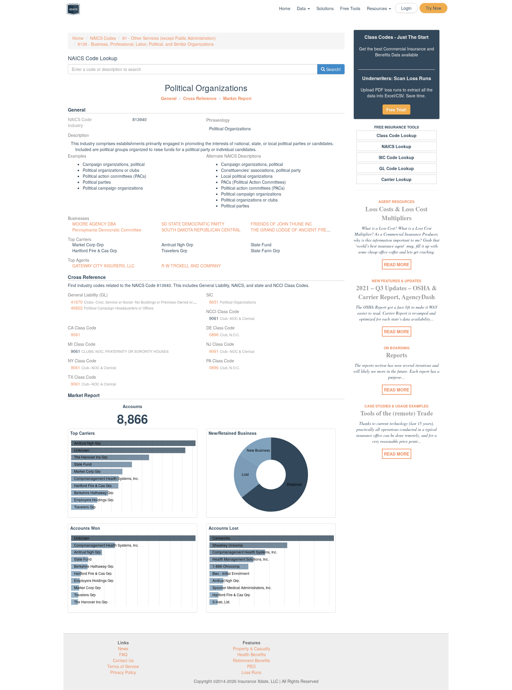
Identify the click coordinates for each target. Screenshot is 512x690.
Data (302, 8)
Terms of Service (123, 666)
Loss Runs (251, 672)
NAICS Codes (103, 38)
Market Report (237, 98)
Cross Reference (200, 98)
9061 (75, 334)
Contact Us (123, 660)
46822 (77, 308)
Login (406, 8)
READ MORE (396, 264)
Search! (333, 69)
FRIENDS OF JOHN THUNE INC (281, 224)
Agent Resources (396, 201)
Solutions (325, 8)
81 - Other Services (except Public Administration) (169, 38)
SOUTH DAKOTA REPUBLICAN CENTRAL (201, 230)
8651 (214, 302)
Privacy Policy (123, 672)
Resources (377, 8)
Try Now (433, 8)
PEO (251, 666)
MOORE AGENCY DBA (94, 224)
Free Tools (350, 8)
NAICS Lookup (396, 146)
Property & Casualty (251, 648)
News (123, 648)
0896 (214, 334)
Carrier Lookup (396, 179)
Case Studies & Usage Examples (396, 406)
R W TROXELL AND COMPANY (191, 266)
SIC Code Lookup (396, 157)
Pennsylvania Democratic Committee (106, 230)
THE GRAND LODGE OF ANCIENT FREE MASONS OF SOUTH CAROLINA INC (326, 230)
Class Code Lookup (397, 135)
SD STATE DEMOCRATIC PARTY (192, 224)
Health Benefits (251, 654)
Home (284, 8)
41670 (77, 302)
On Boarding (396, 347)
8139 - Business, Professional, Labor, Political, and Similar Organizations (146, 44)
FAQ (123, 654)
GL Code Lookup (396, 168)
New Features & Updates (396, 280)
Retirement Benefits (251, 660)
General (169, 98)
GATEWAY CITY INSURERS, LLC (103, 266)
